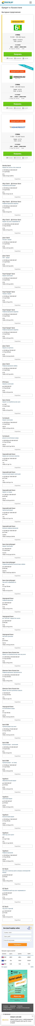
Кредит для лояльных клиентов (10, 456)
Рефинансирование (7, 600)
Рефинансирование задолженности (12, 672)
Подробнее (18, 179)
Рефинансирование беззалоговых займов (13, 564)
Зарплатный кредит (7, 510)
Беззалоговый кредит (8, 816)
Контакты (5, 1006)
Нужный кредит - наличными (10, 744)
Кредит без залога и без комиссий (11, 167)
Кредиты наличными (7, 384)
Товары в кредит (6, 293)
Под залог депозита (7, 636)
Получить (18, 54)
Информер (13, 1006)
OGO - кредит (6, 257)
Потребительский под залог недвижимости (13, 890)
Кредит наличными (7, 275)
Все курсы (4, 967)
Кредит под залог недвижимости (11, 221)
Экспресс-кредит (6, 239)
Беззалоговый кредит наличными (11, 474)
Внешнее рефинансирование (10, 528)
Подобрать (17, 944)
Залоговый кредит (7, 798)
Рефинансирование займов (9, 366)
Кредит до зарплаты (7, 348)
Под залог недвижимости (9, 582)
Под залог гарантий (7, 908)
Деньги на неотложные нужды (10, 438)
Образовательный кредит (9, 780)
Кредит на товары (7, 492)
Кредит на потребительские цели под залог (14, 654)
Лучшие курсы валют (8, 951)
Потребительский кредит (9, 185)
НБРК (32, 967)
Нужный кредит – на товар (9, 762)
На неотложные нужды (8, 708)
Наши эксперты (7, 1009)
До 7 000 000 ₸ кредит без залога (11, 618)
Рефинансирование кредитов (10, 203)
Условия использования (23, 1007)
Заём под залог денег (8, 834)
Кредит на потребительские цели (11, 402)
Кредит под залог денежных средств (12, 690)
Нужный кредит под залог (9, 726)
